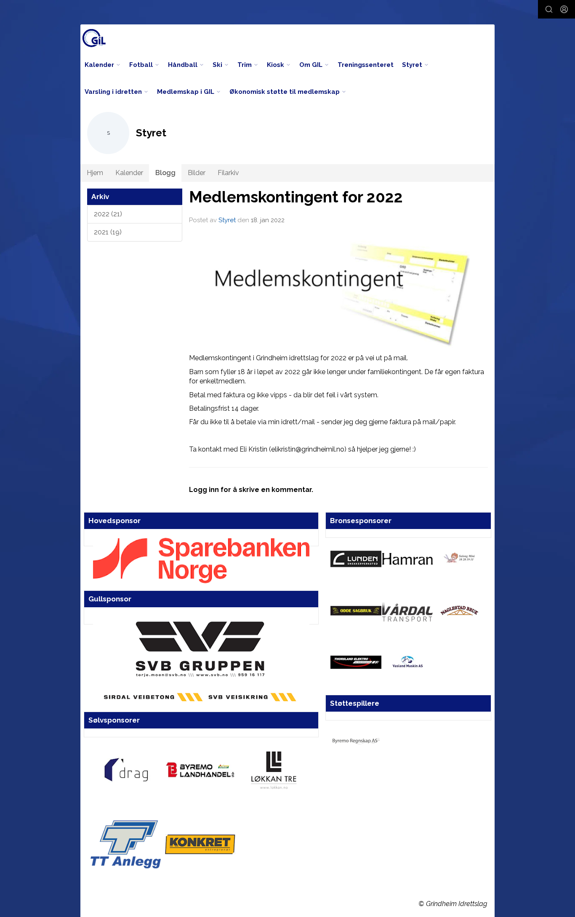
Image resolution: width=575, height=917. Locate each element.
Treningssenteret (366, 65)
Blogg (165, 173)
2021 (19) (108, 232)
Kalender (129, 173)
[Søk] (548, 9)
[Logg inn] (564, 9)
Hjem (95, 173)
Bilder (196, 173)
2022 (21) (108, 214)
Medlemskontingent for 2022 (296, 197)
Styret (227, 220)
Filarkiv (228, 173)
